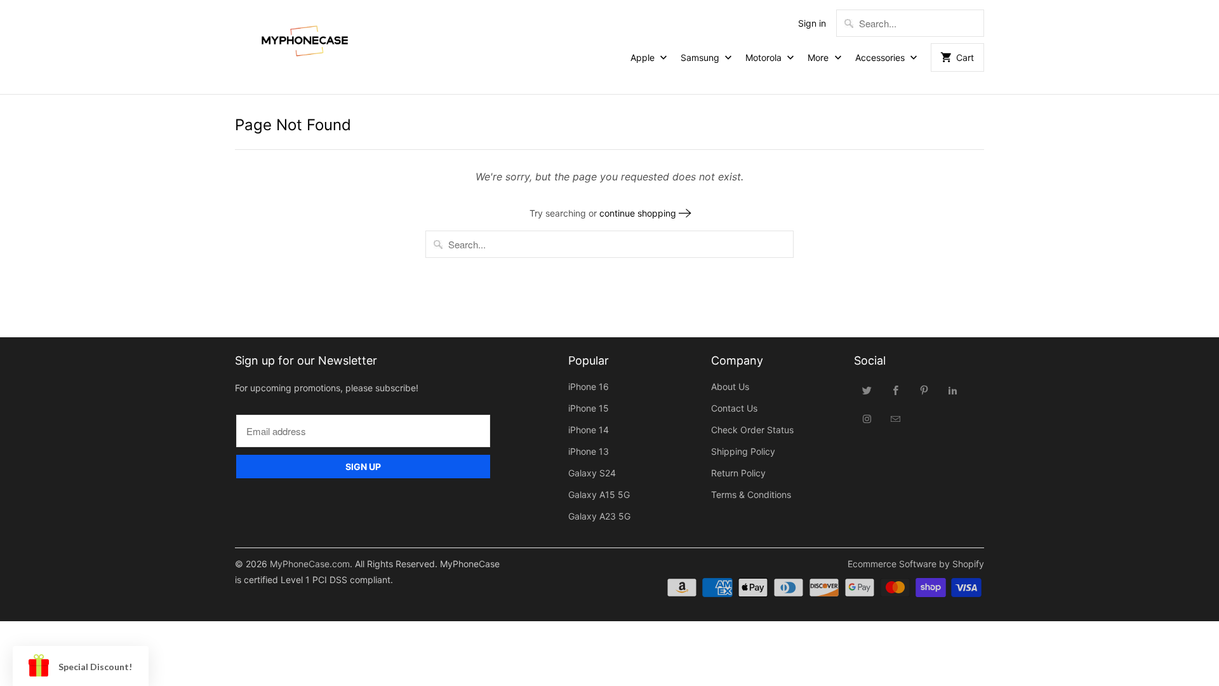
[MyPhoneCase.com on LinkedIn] (953, 390)
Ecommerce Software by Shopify (916, 563)
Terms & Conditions (751, 494)
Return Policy (738, 472)
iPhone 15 (588, 408)
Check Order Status (752, 429)
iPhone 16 (588, 386)
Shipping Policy (743, 451)
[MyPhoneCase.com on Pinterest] (924, 390)
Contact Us (734, 408)
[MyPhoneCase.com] (304, 38)
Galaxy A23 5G (599, 516)
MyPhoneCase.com (310, 563)
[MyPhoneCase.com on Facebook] (896, 390)
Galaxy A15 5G (599, 494)
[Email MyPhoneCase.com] (896, 418)
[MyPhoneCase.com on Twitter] (867, 390)
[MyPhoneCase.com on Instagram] (867, 418)
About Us (730, 386)
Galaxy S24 (592, 472)
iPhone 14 (588, 429)
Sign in (812, 23)
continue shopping (639, 213)
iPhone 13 (588, 451)
